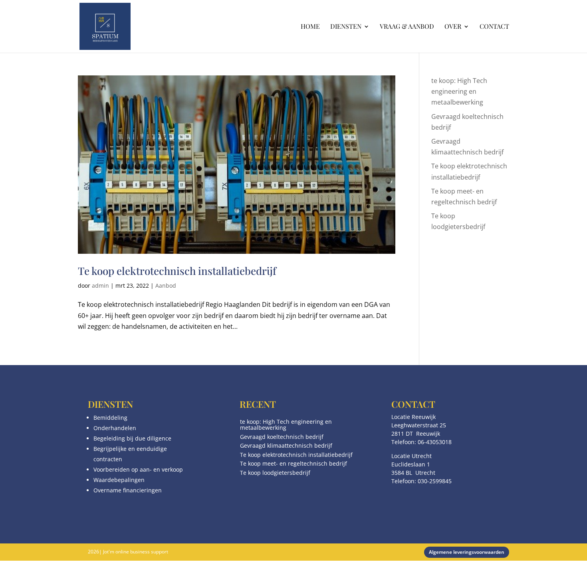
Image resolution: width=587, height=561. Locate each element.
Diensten (345, 27)
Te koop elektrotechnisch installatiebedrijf (177, 271)
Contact (494, 27)
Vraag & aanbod (407, 27)
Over (452, 27)
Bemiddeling (110, 417)
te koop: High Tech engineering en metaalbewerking (459, 91)
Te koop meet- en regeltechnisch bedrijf (293, 463)
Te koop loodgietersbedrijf (275, 472)
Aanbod (165, 285)
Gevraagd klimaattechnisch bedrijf (286, 445)
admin (100, 285)
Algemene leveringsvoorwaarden (466, 552)
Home (310, 27)
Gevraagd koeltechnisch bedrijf (281, 437)
